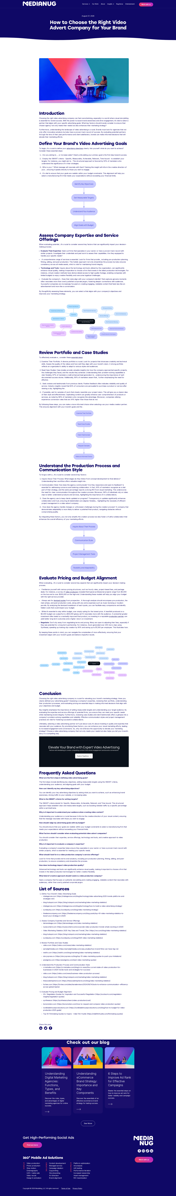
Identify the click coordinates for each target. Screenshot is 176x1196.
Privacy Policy (77, 1188)
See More (88, 1123)
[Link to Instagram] (143, 1151)
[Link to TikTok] (147, 1151)
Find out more (32, 1145)
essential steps (76, 357)
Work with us (146, 4)
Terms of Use (65, 1188)
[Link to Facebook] (139, 1151)
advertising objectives (75, 148)
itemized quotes (60, 600)
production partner (116, 616)
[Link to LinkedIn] (151, 1151)
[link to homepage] (42, 4)
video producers (72, 592)
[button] (86, 4)
